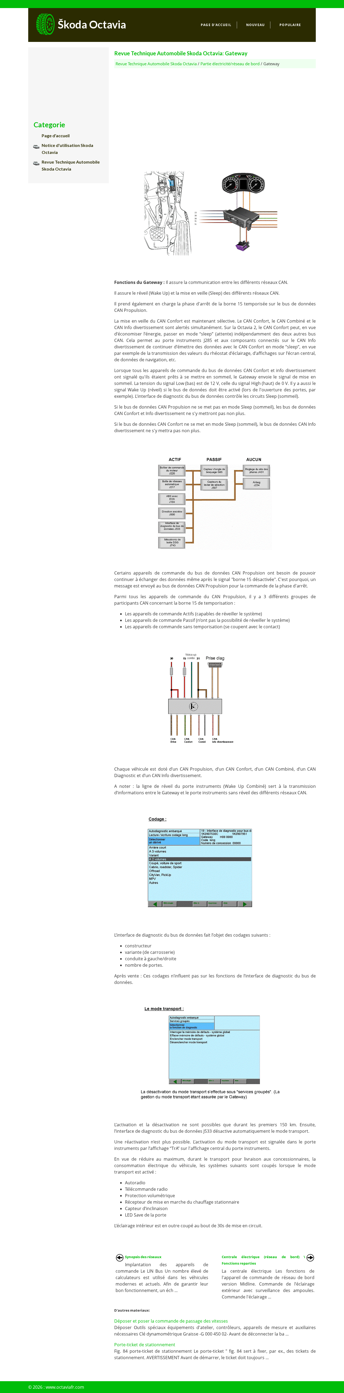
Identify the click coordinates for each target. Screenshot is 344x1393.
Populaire (290, 25)
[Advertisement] (215, 105)
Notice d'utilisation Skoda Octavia (67, 149)
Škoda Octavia (92, 24)
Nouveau (255, 25)
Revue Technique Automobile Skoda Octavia (156, 63)
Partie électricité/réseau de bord (230, 63)
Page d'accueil (216, 25)
